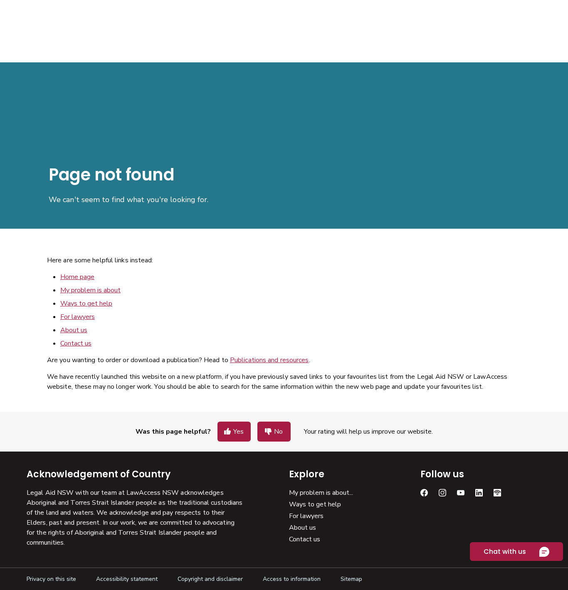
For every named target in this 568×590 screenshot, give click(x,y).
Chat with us (505, 551)
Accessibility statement (127, 579)
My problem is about (90, 290)
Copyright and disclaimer (210, 579)
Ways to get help (86, 303)
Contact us (75, 343)
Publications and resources (269, 360)
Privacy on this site (51, 579)
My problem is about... (321, 492)
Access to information (292, 579)
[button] (234, 432)
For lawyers (77, 316)
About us (73, 330)
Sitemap (351, 579)
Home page (77, 276)
